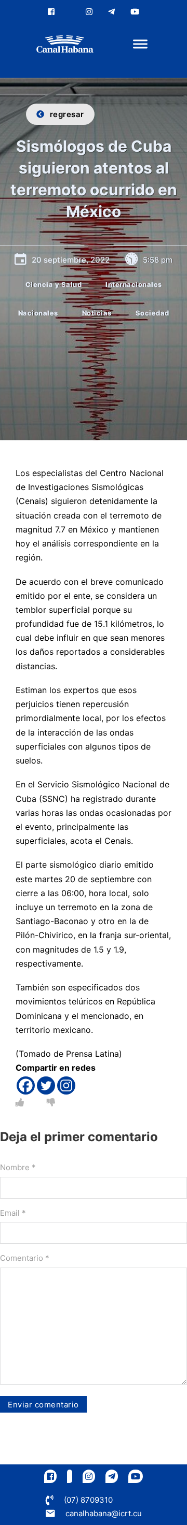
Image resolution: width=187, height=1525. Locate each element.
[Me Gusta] (20, 1102)
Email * (13, 1213)
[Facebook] (26, 1085)
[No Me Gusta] (51, 1102)
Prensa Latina (92, 1053)
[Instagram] (66, 1085)
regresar (67, 114)
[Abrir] (140, 44)
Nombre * (18, 1167)
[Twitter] (46, 1085)
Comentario (24, 1258)
